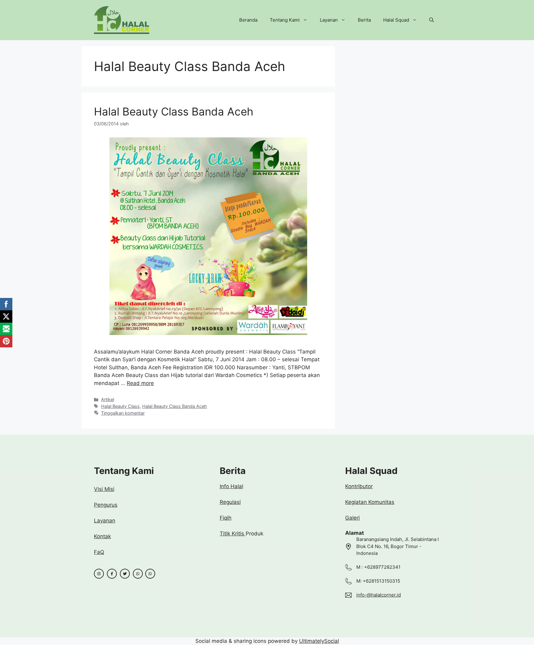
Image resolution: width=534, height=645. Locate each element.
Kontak (102, 536)
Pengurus (105, 505)
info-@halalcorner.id (378, 595)
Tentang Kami (285, 20)
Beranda (248, 20)
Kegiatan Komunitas (369, 502)
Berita (364, 20)
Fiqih (225, 518)
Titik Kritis (233, 533)
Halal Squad (396, 20)
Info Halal (231, 486)
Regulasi (230, 502)
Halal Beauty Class (120, 406)
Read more (140, 383)
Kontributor (359, 486)
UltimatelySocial (319, 641)
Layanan (329, 20)
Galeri (352, 518)
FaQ (99, 552)
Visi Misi (104, 489)
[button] (431, 20)
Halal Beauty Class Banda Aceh (173, 111)
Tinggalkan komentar (123, 413)
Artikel (107, 399)
